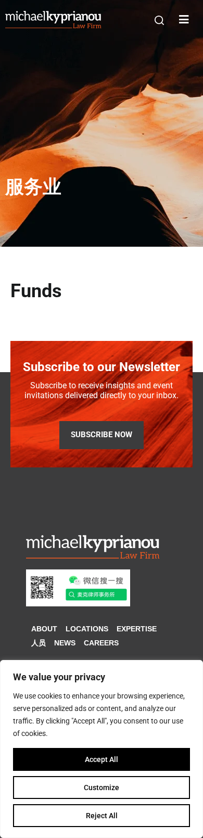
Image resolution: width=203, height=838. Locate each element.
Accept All (101, 759)
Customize (101, 787)
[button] (159, 20)
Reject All (102, 815)
